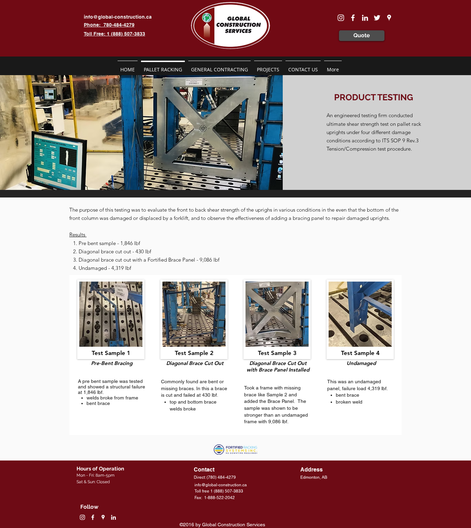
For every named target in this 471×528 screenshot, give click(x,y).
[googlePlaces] (389, 17)
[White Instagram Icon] (341, 17)
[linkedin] (365, 17)
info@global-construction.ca (118, 17)
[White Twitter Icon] (377, 17)
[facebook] (353, 17)
